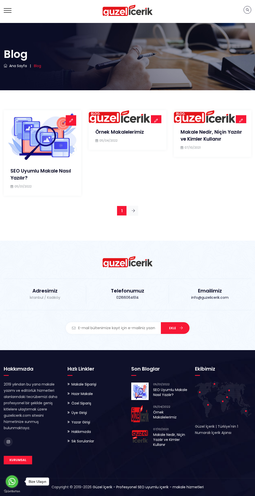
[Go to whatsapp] (12, 481)
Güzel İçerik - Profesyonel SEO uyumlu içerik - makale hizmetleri (148, 487)
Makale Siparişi (83, 384)
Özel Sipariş (81, 403)
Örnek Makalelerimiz (119, 132)
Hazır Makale (82, 393)
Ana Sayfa (17, 65)
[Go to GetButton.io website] (12, 491)
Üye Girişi (79, 412)
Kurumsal (17, 460)
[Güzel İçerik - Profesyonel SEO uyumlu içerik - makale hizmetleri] (127, 9)
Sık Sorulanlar (82, 441)
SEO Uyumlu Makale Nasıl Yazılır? (170, 392)
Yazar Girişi (80, 422)
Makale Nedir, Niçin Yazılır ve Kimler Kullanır (211, 135)
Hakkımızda (81, 431)
